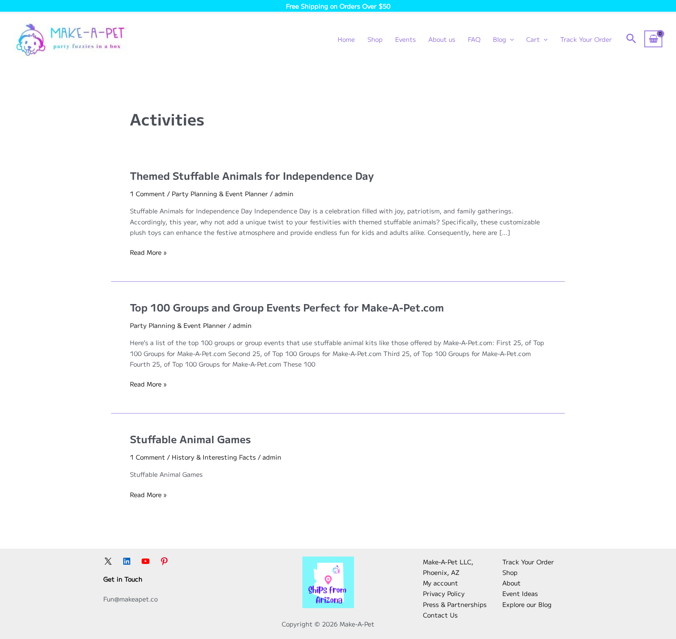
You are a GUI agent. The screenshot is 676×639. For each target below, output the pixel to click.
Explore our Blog (527, 604)
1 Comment (147, 193)
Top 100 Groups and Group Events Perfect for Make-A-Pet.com (287, 307)
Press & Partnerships (455, 604)
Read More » (148, 252)
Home (346, 39)
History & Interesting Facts (214, 457)
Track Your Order (586, 39)
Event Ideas (520, 593)
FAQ (474, 39)
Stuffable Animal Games (190, 438)
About (511, 582)
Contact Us (440, 614)
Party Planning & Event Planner (220, 193)
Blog (499, 39)
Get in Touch (122, 579)
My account (440, 582)
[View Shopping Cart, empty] (653, 38)
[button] (510, 39)
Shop (375, 39)
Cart (533, 39)
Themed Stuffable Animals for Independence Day (252, 175)
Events (405, 39)
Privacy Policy (444, 593)
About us (441, 39)
